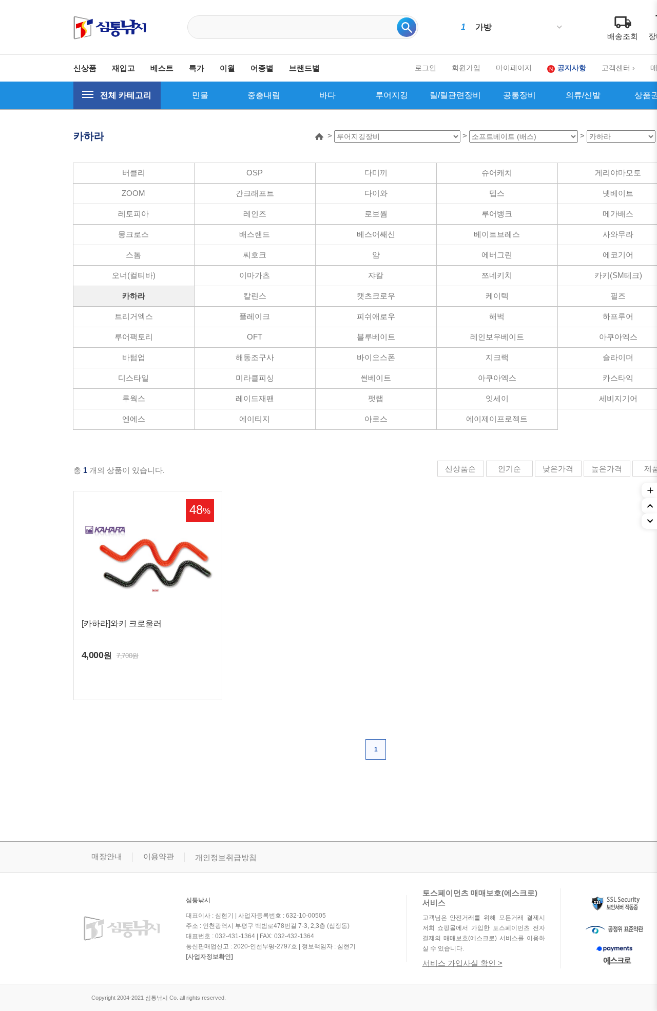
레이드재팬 (255, 398)
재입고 (123, 68)
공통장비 (519, 95)
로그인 (425, 68)
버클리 (133, 172)
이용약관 (158, 856)
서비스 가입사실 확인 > (462, 963)
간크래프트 (255, 193)
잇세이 (497, 398)
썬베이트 (375, 377)
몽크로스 (133, 234)
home (319, 136)
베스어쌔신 (376, 234)
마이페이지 (514, 68)
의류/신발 (583, 95)
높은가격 (606, 468)
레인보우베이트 (497, 336)
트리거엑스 (133, 316)
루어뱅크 (496, 213)
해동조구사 (255, 357)
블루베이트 (376, 336)
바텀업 (133, 357)
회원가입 (466, 68)
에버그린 (496, 254)
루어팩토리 (133, 336)
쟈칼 (375, 275)
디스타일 (133, 377)
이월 (227, 68)
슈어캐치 (496, 172)
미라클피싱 (255, 377)
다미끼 (376, 172)
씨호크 (254, 254)
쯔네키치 (496, 275)
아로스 (376, 418)
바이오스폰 (376, 357)
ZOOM (133, 193)
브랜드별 (304, 68)
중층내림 (263, 95)
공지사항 (571, 68)
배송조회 (622, 36)
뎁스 (497, 193)
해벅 (497, 316)
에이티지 (254, 418)
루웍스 (133, 398)
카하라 (133, 295)
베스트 (161, 68)
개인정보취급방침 (226, 857)
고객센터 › (618, 68)
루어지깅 (391, 95)
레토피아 (133, 213)
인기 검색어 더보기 (559, 27)
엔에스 (133, 418)
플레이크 (254, 316)
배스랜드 (254, 234)
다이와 (376, 193)
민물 (200, 95)
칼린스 (254, 295)
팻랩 (375, 398)
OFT (254, 336)
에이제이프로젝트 (497, 418)
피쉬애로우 (376, 316)
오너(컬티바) (134, 275)
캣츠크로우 (376, 295)
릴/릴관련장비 (455, 95)
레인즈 (254, 213)
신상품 (84, 68)
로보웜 (376, 213)
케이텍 (497, 295)
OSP (254, 172)
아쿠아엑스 (497, 377)
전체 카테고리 (125, 95)
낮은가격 (558, 468)
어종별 (262, 68)
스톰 (133, 254)
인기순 (509, 468)
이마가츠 (254, 275)
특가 (196, 68)
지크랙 (497, 357)
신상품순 (460, 468)
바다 (327, 95)
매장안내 (106, 856)
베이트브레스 (497, 234)
